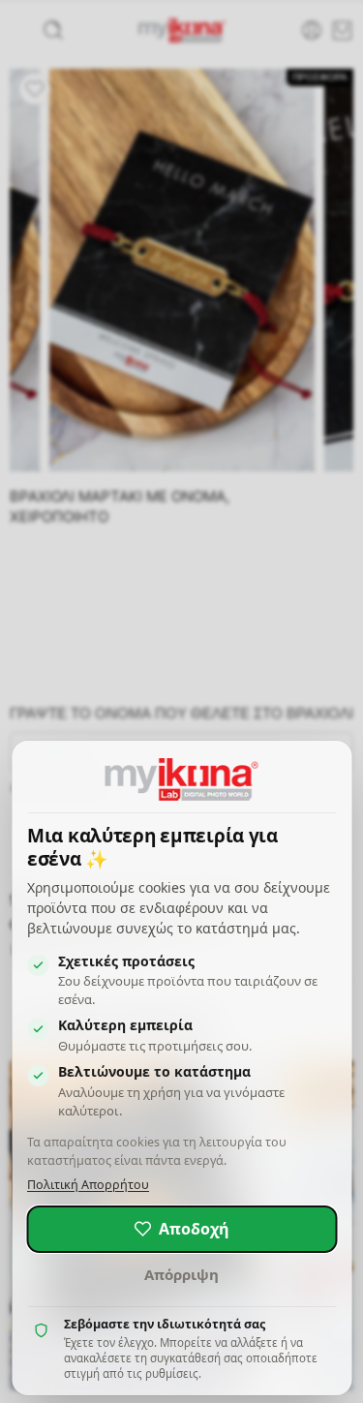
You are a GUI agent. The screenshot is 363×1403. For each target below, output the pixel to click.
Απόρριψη (181, 1274)
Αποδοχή (194, 1228)
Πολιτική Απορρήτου (88, 1184)
